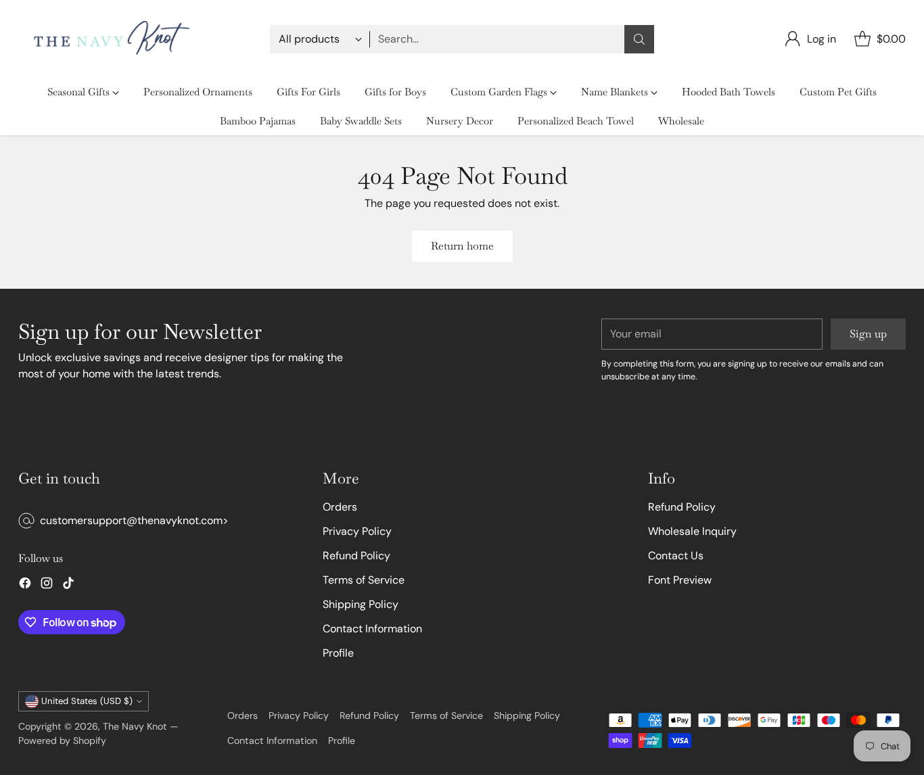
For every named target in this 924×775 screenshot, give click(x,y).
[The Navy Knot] (108, 39)
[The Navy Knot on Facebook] (25, 585)
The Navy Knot (135, 726)
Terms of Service (364, 580)
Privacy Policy (357, 531)
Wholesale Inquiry (692, 531)
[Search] (639, 39)
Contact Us (675, 555)
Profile (338, 653)
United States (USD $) (87, 701)
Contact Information (372, 628)
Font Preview (680, 580)
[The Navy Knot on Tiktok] (68, 585)
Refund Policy (356, 555)
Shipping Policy (360, 604)
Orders (340, 507)
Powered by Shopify (62, 740)
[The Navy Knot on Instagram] (47, 585)
